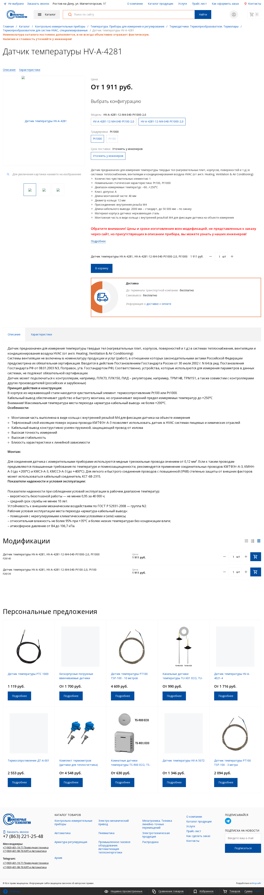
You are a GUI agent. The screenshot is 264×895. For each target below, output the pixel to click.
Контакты (254, 3)
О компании (135, 3)
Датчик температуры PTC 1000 (28, 674)
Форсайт (256, 883)
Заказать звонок (38, 3)
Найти (203, 14)
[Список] (258, 541)
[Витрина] (246, 541)
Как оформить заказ (225, 3)
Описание (9, 70)
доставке (152, 304)
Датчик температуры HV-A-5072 (183, 760)
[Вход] (234, 14)
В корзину (101, 268)
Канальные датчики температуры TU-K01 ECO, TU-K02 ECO (183, 678)
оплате (166, 304)
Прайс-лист (199, 3)
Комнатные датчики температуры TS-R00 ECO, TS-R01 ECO (130, 765)
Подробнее (98, 241)
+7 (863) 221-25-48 (23, 836)
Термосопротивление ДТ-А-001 (28, 760)
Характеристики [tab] (41, 334)
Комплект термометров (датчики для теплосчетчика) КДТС (78, 765)
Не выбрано (15, 3)
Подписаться (243, 848)
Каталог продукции (160, 3)
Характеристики (29, 70)
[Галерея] (252, 541)
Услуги (182, 3)
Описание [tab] (14, 334)
